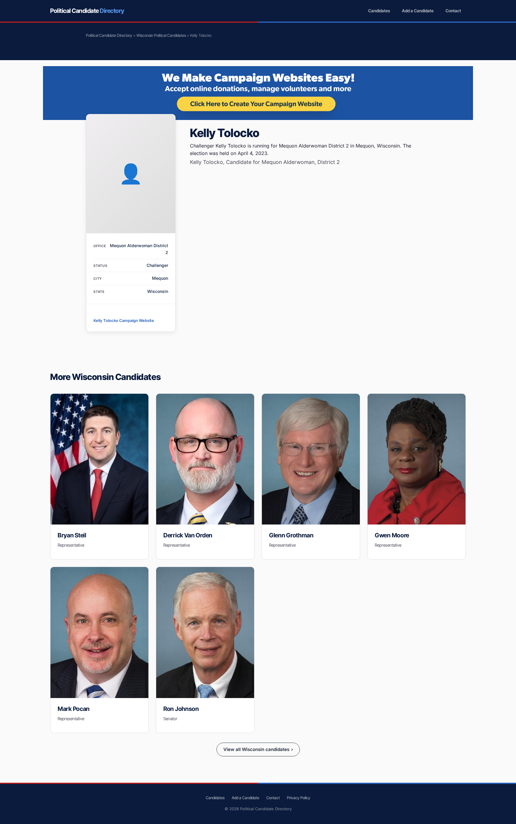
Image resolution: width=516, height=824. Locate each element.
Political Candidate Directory (109, 35)
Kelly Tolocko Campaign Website (123, 320)
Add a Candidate (418, 10)
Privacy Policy (298, 797)
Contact (453, 10)
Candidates (379, 10)
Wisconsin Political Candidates (161, 35)
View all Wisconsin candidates (258, 749)
